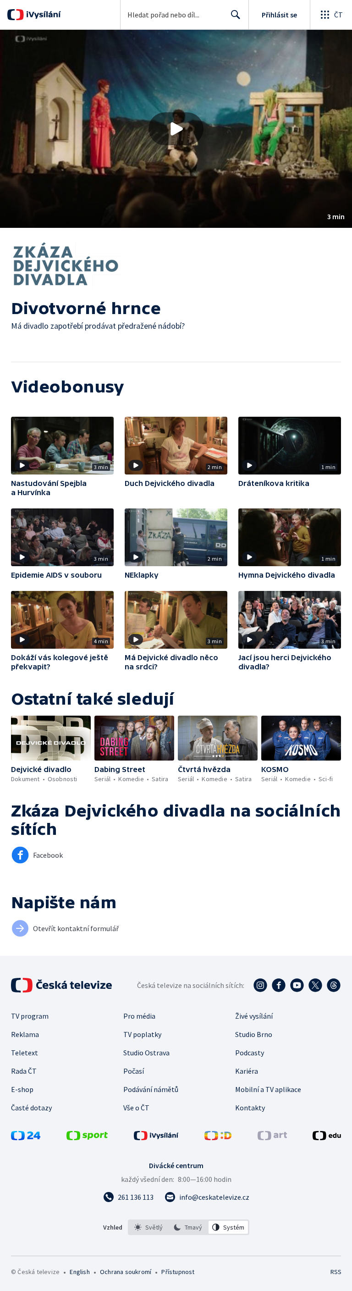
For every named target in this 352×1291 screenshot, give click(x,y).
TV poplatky (142, 1034)
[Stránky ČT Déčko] (217, 1137)
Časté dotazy (31, 1107)
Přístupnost (177, 1272)
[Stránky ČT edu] (327, 1137)
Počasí (133, 1071)
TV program (30, 1016)
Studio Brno (253, 1034)
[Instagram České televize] (260, 985)
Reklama (25, 1034)
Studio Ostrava (146, 1052)
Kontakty (250, 1107)
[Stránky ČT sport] (87, 1137)
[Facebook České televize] (278, 985)
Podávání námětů (150, 1089)
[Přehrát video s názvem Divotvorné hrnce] (176, 128)
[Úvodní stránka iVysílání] (42, 14)
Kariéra (246, 1071)
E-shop (22, 1089)
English (79, 1272)
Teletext (24, 1052)
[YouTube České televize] (297, 985)
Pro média (139, 1016)
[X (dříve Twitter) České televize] (315, 985)
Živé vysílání (254, 1016)
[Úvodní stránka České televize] (62, 985)
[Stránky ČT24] (25, 1137)
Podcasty (249, 1052)
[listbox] (188, 1227)
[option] (148, 1227)
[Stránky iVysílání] (156, 1137)
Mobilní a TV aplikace (268, 1089)
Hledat (235, 15)
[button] (176, 129)
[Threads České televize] (333, 985)
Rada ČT (24, 1071)
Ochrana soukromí (125, 1272)
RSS (335, 1272)
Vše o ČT (136, 1107)
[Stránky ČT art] (272, 1137)
